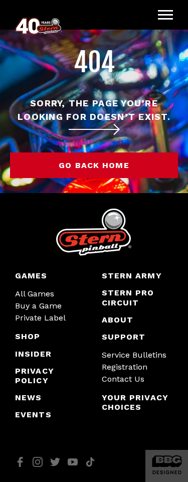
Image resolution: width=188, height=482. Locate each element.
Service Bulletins (134, 355)
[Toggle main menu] (165, 15)
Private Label (40, 318)
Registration (124, 367)
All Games (34, 293)
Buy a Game (38, 305)
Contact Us (123, 379)
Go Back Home (94, 165)
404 (94, 62)
